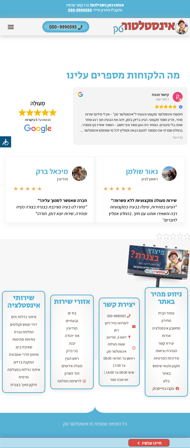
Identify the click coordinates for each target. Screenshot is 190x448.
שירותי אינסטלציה (23, 301)
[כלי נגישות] (5, 141)
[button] (11, 27)
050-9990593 (80, 10)
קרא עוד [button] (177, 137)
